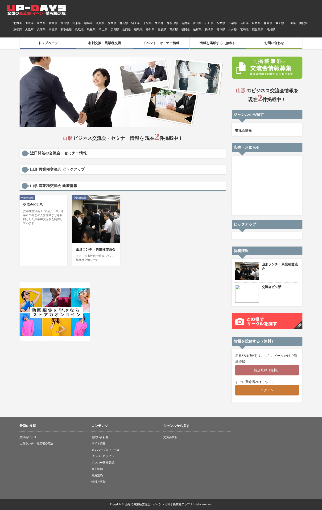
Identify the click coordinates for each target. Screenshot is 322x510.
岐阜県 (256, 23)
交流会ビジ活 (33, 204)
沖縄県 (271, 29)
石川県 (209, 23)
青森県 (29, 23)
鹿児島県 (257, 29)
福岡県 (185, 29)
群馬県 (124, 23)
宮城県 (53, 23)
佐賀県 (197, 29)
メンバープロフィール (105, 450)
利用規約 (97, 475)
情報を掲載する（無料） (218, 43)
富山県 (197, 23)
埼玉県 (135, 23)
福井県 (221, 23)
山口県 (126, 29)
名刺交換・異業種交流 (104, 43)
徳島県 (138, 29)
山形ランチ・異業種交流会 (96, 249)
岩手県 (41, 23)
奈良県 (53, 29)
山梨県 (232, 23)
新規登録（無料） (267, 370)
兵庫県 (41, 29)
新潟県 (185, 23)
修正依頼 (97, 469)
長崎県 (209, 29)
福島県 (88, 23)
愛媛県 (162, 29)
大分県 (232, 29)
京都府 (17, 29)
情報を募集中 (99, 481)
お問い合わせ (274, 43)
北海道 (17, 23)
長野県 (244, 23)
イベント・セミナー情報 (161, 43)
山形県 (76, 23)
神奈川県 (172, 23)
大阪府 (29, 29)
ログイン (267, 390)
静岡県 (268, 23)
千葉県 (147, 23)
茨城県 (100, 23)
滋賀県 (303, 23)
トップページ (48, 43)
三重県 (291, 23)
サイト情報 (98, 443)
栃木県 (112, 23)
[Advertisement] (266, 185)
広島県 (115, 29)
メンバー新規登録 (102, 462)
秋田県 (65, 23)
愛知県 (280, 23)
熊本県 (221, 29)
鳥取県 (79, 29)
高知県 (173, 29)
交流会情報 (243, 130)
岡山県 (103, 29)
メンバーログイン (102, 456)
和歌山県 (66, 29)
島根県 (91, 29)
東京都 (159, 23)
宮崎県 (244, 29)
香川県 (150, 29)
